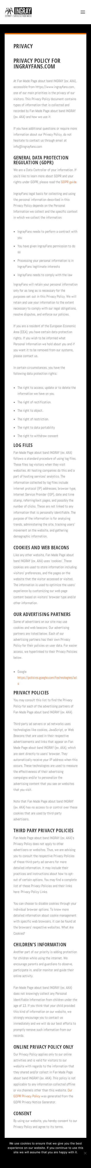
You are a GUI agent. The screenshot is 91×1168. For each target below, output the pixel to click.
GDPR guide (68, 182)
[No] (85, 1153)
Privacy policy (51, 1159)
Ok (30, 1159)
